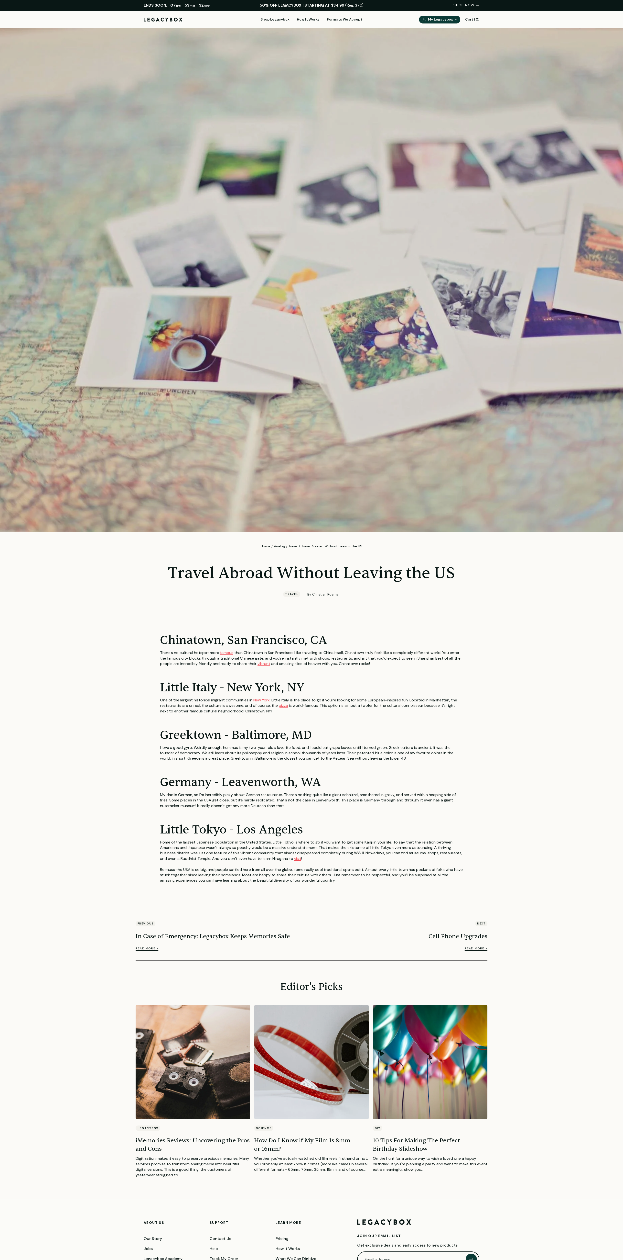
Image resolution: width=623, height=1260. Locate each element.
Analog (279, 546)
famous (226, 652)
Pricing (282, 1238)
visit (297, 858)
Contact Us (220, 1238)
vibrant (264, 663)
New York (261, 700)
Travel (293, 546)
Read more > (147, 948)
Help (214, 1248)
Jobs (148, 1248)
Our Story (153, 1238)
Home (265, 546)
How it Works (288, 1248)
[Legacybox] (384, 1222)
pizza (283, 705)
